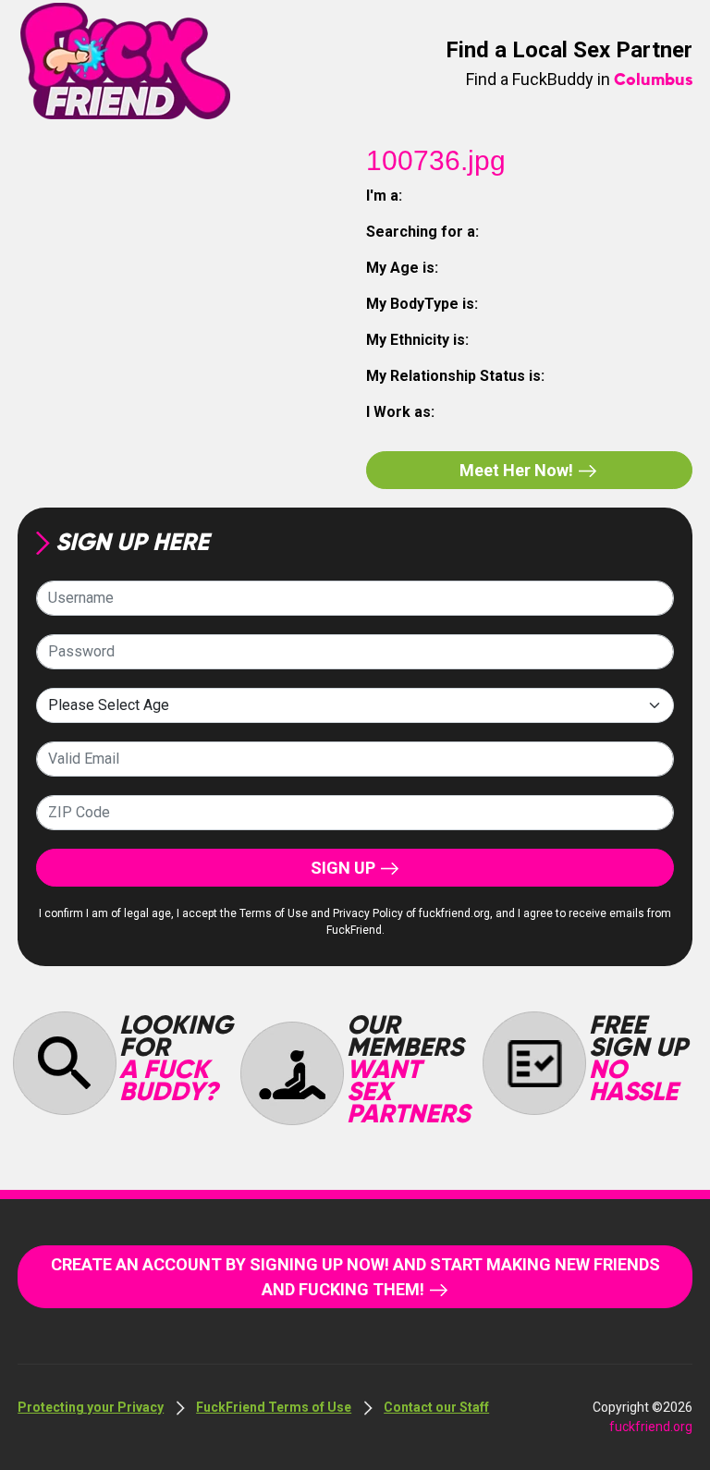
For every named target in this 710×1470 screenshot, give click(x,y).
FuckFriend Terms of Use (273, 1407)
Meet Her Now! (518, 470)
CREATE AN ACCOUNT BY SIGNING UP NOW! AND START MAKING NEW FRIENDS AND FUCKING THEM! (355, 1277)
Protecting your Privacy (91, 1407)
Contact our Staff (436, 1407)
